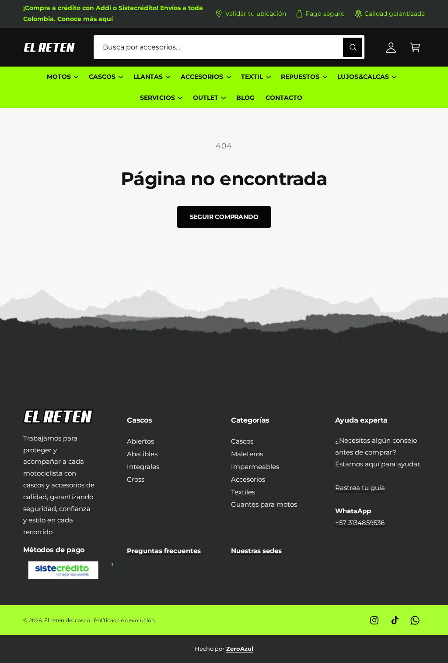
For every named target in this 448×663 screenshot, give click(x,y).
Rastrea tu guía (360, 487)
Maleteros (247, 454)
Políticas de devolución (124, 620)
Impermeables (255, 466)
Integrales (143, 466)
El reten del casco (67, 620)
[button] (415, 47)
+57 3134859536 (360, 522)
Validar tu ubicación (255, 14)
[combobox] (229, 47)
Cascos (242, 441)
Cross (135, 479)
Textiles (243, 492)
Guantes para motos (264, 504)
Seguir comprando (224, 216)
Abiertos (140, 441)
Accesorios (248, 479)
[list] (224, 648)
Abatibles (142, 454)
